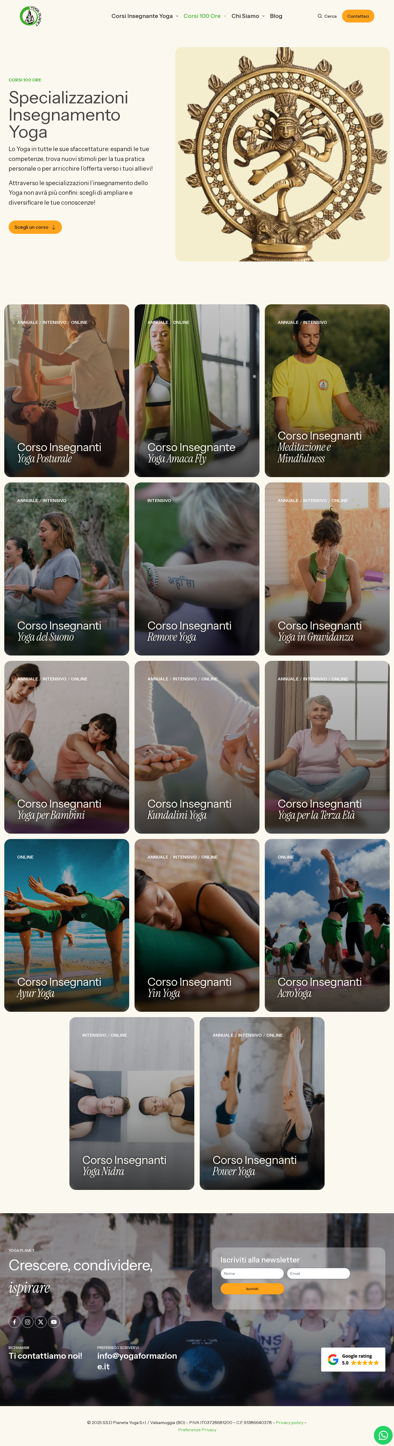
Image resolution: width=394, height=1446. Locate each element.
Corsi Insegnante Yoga (142, 16)
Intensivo (54, 322)
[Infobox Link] (51, 1358)
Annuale (27, 322)
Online (79, 322)
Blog (276, 16)
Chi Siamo (245, 16)
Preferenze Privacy (197, 1429)
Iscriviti (252, 1288)
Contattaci (358, 16)
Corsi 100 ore (202, 16)
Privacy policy (289, 1422)
